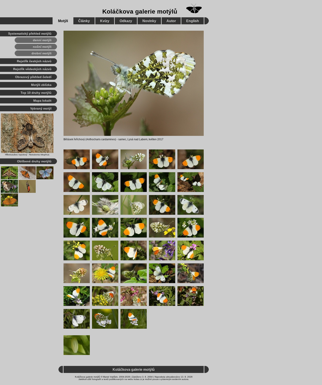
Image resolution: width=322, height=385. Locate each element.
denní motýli (42, 40)
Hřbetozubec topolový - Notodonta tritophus (27, 154)
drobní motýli (41, 53)
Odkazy (126, 21)
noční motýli (42, 46)
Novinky (149, 21)
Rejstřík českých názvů (34, 61)
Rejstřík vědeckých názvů (32, 69)
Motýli (63, 21)
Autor (171, 21)
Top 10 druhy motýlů (36, 92)
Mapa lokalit (42, 100)
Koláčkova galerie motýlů (139, 11)
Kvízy (104, 21)
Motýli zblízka (41, 85)
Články (84, 21)
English (192, 21)
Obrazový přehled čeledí (33, 77)
